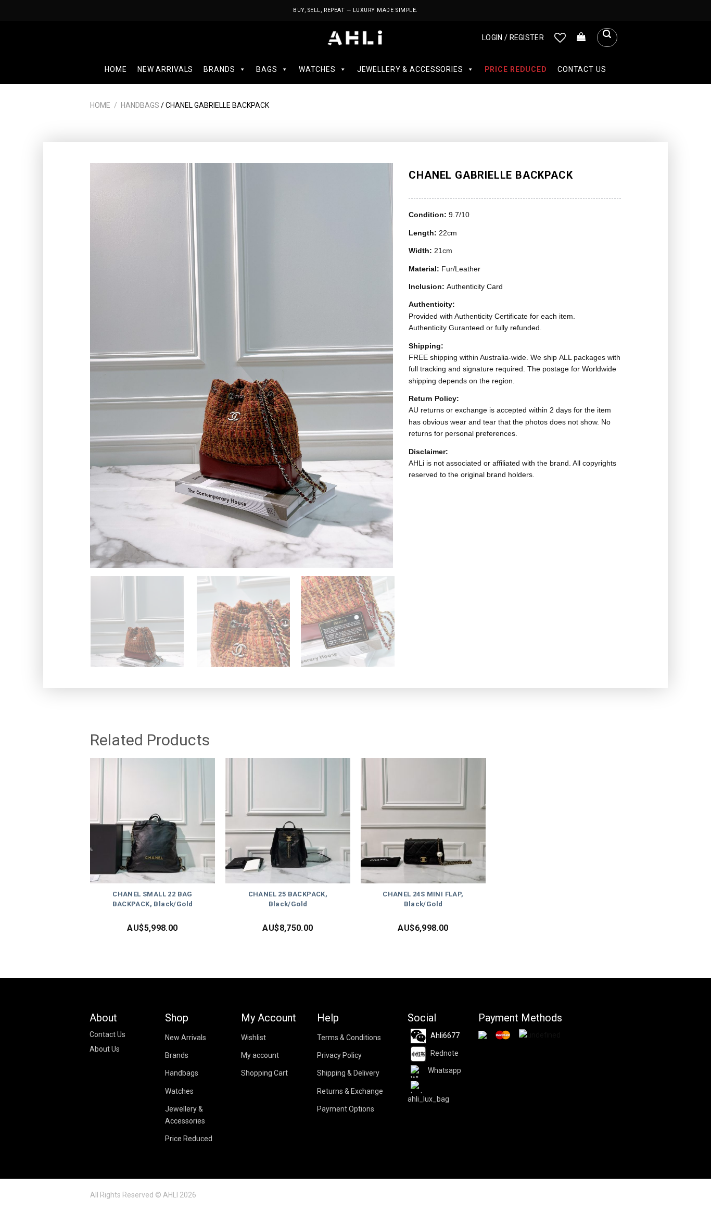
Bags (266, 69)
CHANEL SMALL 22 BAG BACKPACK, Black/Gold (152, 899)
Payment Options (345, 1109)
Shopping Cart (264, 1073)
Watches (317, 69)
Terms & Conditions (349, 1037)
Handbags (140, 105)
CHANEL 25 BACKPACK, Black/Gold (288, 899)
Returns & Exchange (350, 1091)
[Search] (607, 37)
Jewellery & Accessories (410, 69)
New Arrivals (165, 69)
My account (260, 1055)
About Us (105, 1049)
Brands (219, 69)
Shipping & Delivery (348, 1073)
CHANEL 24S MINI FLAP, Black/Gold (423, 899)
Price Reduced (516, 69)
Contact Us (581, 69)
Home (115, 69)
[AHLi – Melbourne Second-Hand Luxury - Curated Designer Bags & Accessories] (355, 37)
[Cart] (581, 37)
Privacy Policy (339, 1055)
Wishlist (253, 1037)
